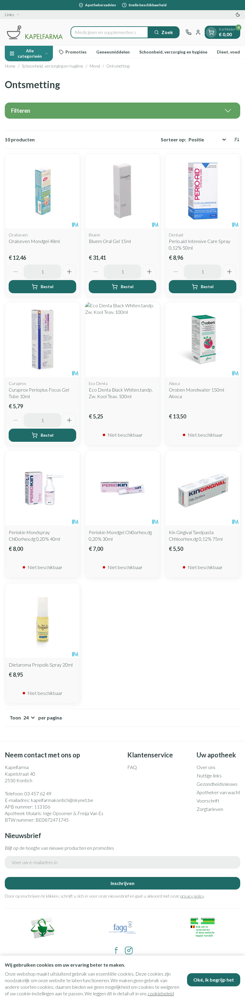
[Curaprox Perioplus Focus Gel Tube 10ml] (42, 339)
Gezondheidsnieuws (217, 784)
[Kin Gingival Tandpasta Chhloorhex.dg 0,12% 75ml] (202, 488)
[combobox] (109, 32)
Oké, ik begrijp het (213, 979)
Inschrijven (122, 883)
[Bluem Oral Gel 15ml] (122, 191)
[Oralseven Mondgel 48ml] (42, 191)
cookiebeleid (161, 993)
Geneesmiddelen (113, 51)
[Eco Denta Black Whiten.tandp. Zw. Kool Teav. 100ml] (122, 339)
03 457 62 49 (37, 793)
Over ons (206, 767)
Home (10, 65)
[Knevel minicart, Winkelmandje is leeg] (211, 32)
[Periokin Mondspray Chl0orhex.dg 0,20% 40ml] (42, 488)
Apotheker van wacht (218, 792)
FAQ (132, 767)
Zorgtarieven (210, 809)
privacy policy (192, 895)
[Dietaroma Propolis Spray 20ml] (42, 620)
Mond (95, 65)
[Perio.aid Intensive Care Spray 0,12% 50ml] (202, 191)
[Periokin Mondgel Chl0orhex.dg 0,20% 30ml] (122, 488)
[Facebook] (116, 950)
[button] (122, 111)
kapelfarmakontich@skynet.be (62, 800)
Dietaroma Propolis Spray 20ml (41, 664)
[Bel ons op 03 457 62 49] (189, 32)
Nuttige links (209, 775)
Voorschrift (208, 800)
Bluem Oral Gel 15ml (110, 241)
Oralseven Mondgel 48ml (34, 241)
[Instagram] (128, 950)
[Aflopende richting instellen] (236, 139)
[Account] (198, 32)
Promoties (76, 51)
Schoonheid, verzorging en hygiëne (173, 51)
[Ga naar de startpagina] (35, 32)
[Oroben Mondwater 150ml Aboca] (202, 339)
